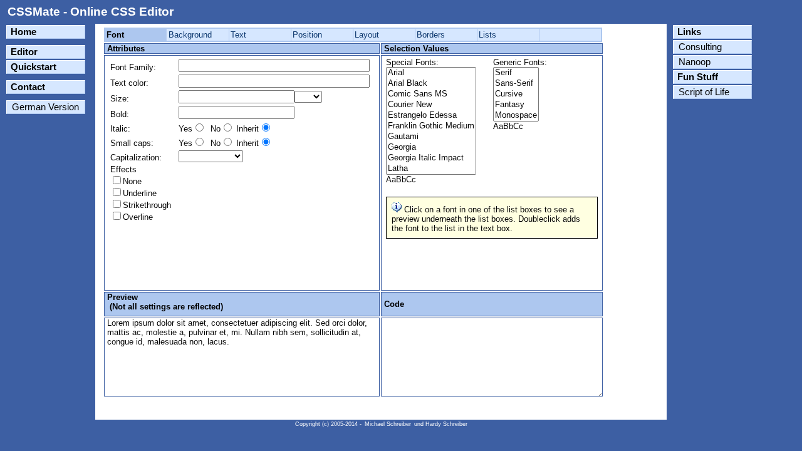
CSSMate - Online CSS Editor (91, 11)
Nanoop (695, 62)
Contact (28, 87)
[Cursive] (516, 94)
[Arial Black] (431, 83)
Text (238, 34)
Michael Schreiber (388, 424)
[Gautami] (431, 137)
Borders (431, 34)
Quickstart (33, 67)
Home (23, 32)
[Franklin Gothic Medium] (431, 126)
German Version (45, 107)
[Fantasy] (516, 105)
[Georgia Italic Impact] (431, 158)
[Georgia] (431, 147)
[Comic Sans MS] (431, 94)
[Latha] (431, 168)
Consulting (700, 47)
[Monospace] (516, 115)
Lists (487, 34)
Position (307, 34)
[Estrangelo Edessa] (431, 115)
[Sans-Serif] (516, 83)
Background (190, 34)
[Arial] (431, 73)
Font (115, 34)
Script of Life (704, 92)
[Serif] (516, 73)
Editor (24, 52)
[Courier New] (431, 105)
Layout (367, 34)
